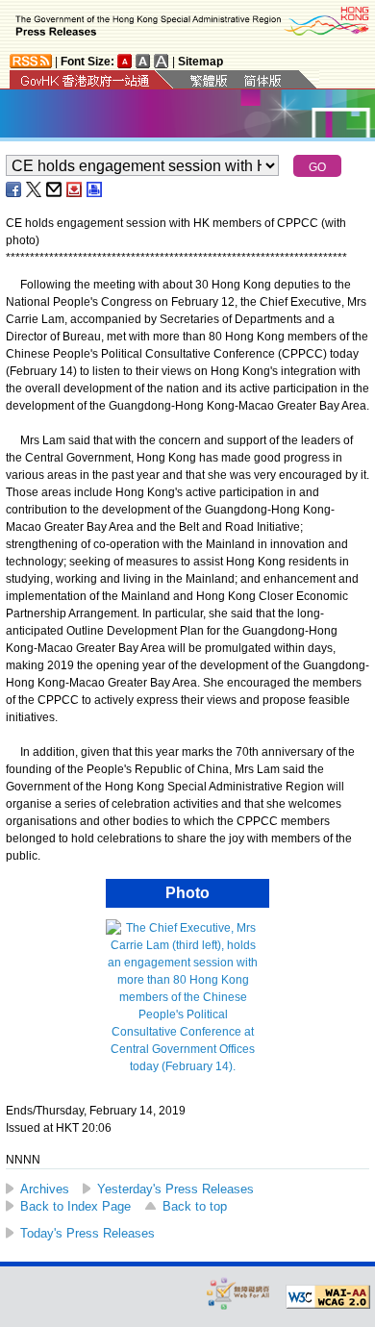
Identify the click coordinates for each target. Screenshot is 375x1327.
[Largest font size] (161, 61)
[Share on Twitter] (34, 189)
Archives (44, 1189)
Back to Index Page (75, 1206)
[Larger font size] (143, 61)
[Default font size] (125, 61)
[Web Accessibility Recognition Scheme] (238, 1293)
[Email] (54, 189)
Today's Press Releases (87, 1233)
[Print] (95, 189)
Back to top (194, 1206)
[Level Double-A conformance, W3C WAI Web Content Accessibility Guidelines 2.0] (328, 1297)
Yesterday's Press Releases (175, 1189)
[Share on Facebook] (14, 189)
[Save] (75, 189)
